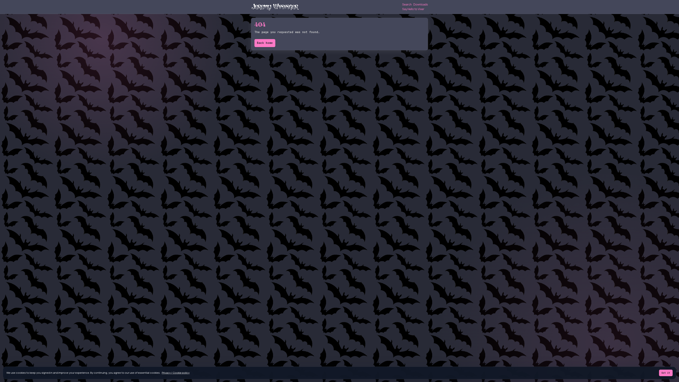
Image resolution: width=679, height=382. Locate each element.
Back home (265, 43)
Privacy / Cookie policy (176, 373)
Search (407, 4)
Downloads (420, 4)
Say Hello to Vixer (413, 9)
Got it (665, 372)
